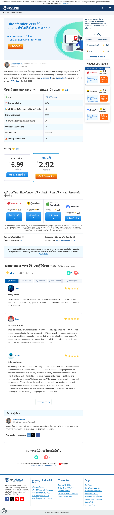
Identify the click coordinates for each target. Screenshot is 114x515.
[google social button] (17, 499)
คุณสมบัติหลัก (94, 45)
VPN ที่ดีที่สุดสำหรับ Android (42, 498)
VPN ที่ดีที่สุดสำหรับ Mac (41, 493)
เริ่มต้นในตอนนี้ (45, 176)
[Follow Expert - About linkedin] (29, 435)
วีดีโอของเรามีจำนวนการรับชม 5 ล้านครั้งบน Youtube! (36, 464)
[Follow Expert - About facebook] (38, 435)
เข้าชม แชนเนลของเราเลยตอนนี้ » (43, 465)
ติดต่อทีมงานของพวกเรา (93, 488)
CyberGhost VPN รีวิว (66, 488)
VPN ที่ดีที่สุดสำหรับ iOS (40, 496)
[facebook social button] (7, 499)
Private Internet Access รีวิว (68, 494)
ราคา (91, 51)
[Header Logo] (11, 8)
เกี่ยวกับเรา (89, 485)
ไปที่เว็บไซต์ (15, 46)
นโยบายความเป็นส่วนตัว (93, 491)
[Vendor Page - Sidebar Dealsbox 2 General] (97, 94)
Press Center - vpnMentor (94, 499)
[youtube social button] (22, 499)
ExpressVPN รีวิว (64, 485)
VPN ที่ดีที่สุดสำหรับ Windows (42, 490)
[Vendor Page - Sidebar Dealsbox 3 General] (97, 113)
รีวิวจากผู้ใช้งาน (43, 402)
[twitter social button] (12, 499)
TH (103, 8)
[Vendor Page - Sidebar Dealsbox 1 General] (97, 76)
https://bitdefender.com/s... (66, 241)
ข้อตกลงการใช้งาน (91, 494)
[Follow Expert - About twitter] (33, 435)
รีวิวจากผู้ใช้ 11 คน (97, 57)
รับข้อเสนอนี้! (103, 79)
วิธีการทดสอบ (90, 505)
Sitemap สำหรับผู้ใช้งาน (93, 496)
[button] (4, 511)
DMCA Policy (89, 502)
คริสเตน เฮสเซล (17, 64)
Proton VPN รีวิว (64, 491)
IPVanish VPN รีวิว (65, 496)
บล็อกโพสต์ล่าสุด (38, 487)
